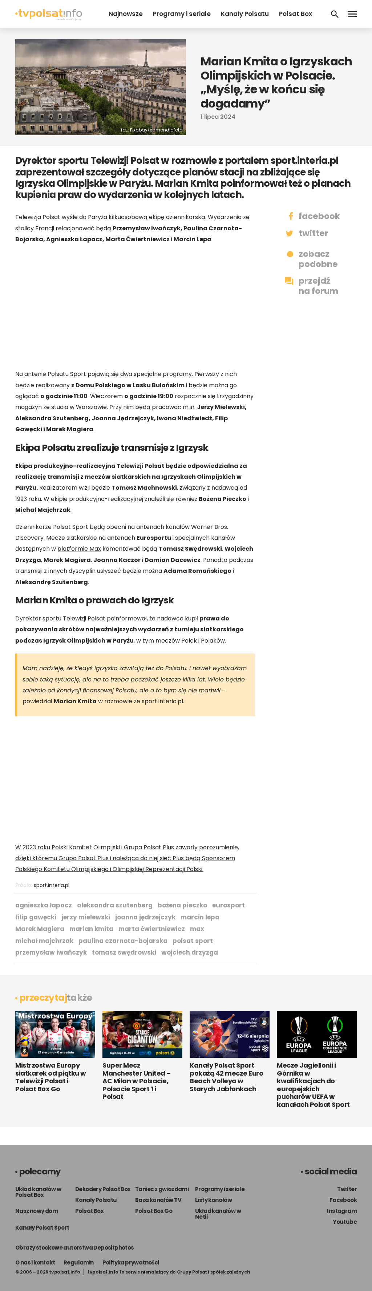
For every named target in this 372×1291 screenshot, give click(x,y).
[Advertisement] (135, 306)
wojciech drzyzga (189, 952)
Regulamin (79, 1262)
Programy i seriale (182, 13)
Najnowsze (126, 13)
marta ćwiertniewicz (151, 928)
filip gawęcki (35, 917)
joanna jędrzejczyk (145, 917)
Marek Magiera (39, 928)
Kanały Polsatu (245, 13)
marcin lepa (200, 917)
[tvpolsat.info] (48, 19)
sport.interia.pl (51, 885)
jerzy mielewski (85, 917)
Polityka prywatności (130, 1262)
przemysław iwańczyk (51, 952)
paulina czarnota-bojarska (122, 940)
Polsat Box (295, 13)
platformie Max (79, 549)
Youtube (345, 1222)
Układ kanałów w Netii (218, 1214)
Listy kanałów (213, 1200)
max (197, 928)
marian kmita (91, 928)
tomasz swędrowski (124, 952)
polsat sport (193, 940)
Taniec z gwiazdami (162, 1189)
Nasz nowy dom (36, 1211)
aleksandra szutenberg (115, 905)
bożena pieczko (182, 905)
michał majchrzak (44, 940)
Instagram (342, 1211)
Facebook (343, 1200)
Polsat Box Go (153, 1211)
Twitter (347, 1189)
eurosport (228, 905)
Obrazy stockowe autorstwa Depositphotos (74, 1247)
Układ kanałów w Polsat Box (38, 1192)
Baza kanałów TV (158, 1200)
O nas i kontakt (35, 1262)
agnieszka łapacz (43, 905)
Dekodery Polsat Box (103, 1189)
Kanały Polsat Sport (42, 1227)
